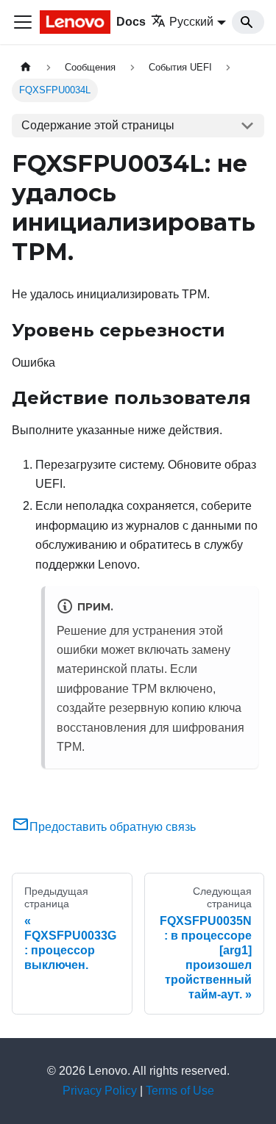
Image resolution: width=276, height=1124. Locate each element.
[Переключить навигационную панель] (23, 22)
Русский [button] (191, 21)
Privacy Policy (100, 1090)
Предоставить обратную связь (112, 827)
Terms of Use (180, 1090)
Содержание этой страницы (97, 125)
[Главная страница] (26, 67)
